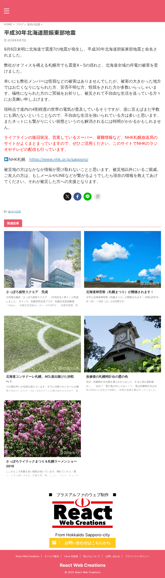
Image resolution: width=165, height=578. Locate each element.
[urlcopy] (98, 197)
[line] (88, 197)
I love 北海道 (71, 556)
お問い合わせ (112, 556)
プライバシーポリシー (137, 556)
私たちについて (91, 556)
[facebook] (77, 197)
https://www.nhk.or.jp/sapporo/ (58, 159)
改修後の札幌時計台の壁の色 (107, 376)
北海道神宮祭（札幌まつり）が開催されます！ (120, 292)
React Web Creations (27, 556)
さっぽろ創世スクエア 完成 (27, 292)
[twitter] (67, 197)
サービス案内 (51, 556)
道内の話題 (14, 211)
